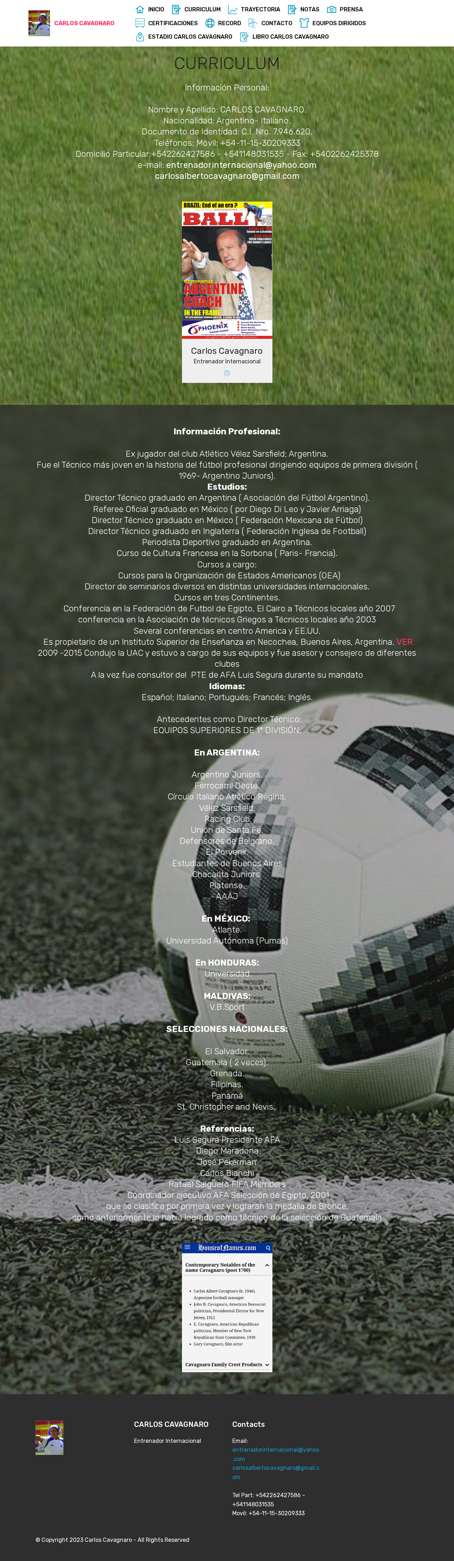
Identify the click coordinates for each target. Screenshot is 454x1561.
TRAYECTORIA (260, 9)
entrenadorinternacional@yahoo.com (241, 165)
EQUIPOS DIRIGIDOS (339, 23)
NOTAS (310, 9)
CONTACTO (276, 23)
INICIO (156, 9)
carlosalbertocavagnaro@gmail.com (227, 176)
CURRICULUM (202, 9)
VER (405, 642)
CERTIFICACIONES (173, 23)
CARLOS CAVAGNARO (84, 23)
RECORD (229, 23)
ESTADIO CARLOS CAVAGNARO (190, 36)
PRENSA (351, 9)
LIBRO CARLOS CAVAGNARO (291, 36)
